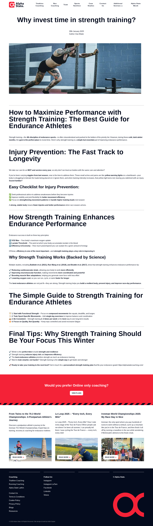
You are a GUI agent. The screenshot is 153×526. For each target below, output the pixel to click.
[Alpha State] (16, 4)
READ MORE (17, 457)
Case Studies (91, 5)
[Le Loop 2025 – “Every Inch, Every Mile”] (76, 449)
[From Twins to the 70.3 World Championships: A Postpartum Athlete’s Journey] (30, 449)
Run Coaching (55, 5)
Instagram (48, 481)
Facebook (48, 488)
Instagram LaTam (50, 484)
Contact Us (103, 5)
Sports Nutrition (77, 5)
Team (66, 5)
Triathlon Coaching (40, 5)
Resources (13, 511)
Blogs (11, 507)
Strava (46, 495)
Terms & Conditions (17, 497)
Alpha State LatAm (16, 488)
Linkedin (47, 491)
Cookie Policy (14, 500)
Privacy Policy (14, 504)
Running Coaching (16, 484)
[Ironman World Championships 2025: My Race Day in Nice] (122, 449)
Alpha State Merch (136, 5)
